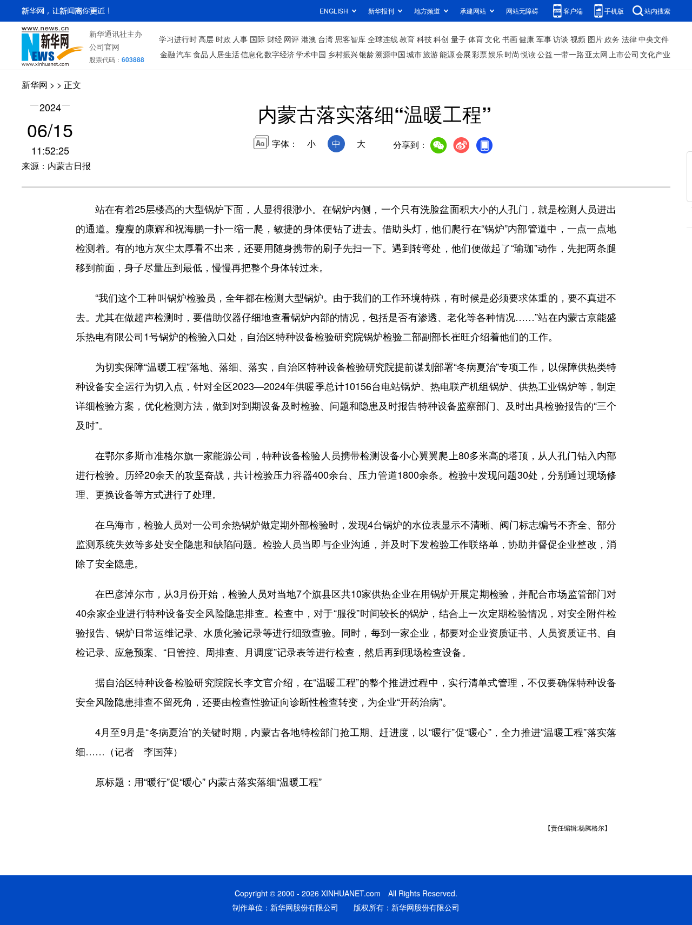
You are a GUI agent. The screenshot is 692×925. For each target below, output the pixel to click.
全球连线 (383, 38)
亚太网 (596, 54)
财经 (274, 38)
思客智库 (350, 38)
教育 (407, 38)
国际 (257, 38)
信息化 (252, 54)
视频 (577, 38)
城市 (414, 54)
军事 (543, 38)
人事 (240, 38)
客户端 (573, 10)
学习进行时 (178, 38)
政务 (612, 38)
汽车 (183, 54)
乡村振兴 (343, 54)
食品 (200, 54)
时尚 (512, 54)
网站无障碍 (522, 10)
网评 (291, 38)
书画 (509, 38)
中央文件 (653, 38)
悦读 (528, 54)
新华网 (35, 84)
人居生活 (224, 54)
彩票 (479, 54)
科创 (441, 38)
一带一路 (569, 54)
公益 (545, 54)
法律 (629, 38)
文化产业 (655, 54)
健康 (526, 38)
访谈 (560, 38)
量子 (458, 38)
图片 (595, 38)
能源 (447, 54)
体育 (475, 38)
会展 (463, 54)
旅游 (430, 54)
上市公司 (624, 54)
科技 (424, 38)
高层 (206, 38)
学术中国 (311, 54)
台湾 (325, 38)
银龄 (366, 54)
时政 (223, 38)
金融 (167, 54)
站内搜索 (657, 10)
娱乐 (495, 54)
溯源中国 (390, 54)
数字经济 (279, 54)
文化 (492, 38)
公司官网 (104, 46)
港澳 (308, 38)
